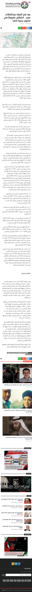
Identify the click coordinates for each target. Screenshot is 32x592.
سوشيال (19, 580)
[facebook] (30, 28)
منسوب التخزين (28, 354)
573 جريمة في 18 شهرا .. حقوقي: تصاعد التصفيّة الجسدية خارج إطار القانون (18, 384)
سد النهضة (9, 352)
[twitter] (28, 28)
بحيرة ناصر (25, 352)
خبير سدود (14, 352)
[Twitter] (16, 563)
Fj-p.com (3, 590)
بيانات (8, 580)
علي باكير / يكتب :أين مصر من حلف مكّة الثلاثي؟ (12, 505)
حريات (4, 580)
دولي (15, 580)
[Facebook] (19, 563)
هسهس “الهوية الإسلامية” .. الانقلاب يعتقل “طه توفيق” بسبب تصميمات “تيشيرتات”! (17, 487)
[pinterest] (22, 28)
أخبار (25, 580)
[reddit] (25, 28)
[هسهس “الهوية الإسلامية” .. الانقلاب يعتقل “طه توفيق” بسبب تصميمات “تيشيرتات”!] (16, 484)
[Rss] (12, 563)
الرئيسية (29, 580)
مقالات (11, 580)
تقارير (22, 23)
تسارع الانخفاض (20, 352)
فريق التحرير (28, 489)
